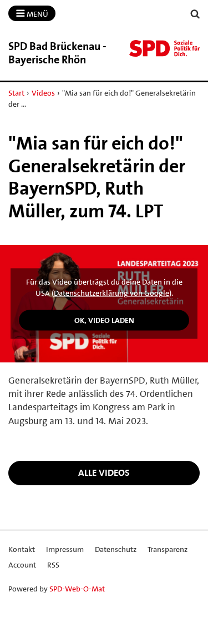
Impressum (65, 549)
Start (16, 93)
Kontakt (21, 549)
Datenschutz (115, 549)
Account (22, 565)
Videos (43, 93)
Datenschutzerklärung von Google (111, 293)
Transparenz (167, 549)
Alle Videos (104, 472)
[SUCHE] (195, 14)
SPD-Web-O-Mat (77, 589)
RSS (53, 565)
